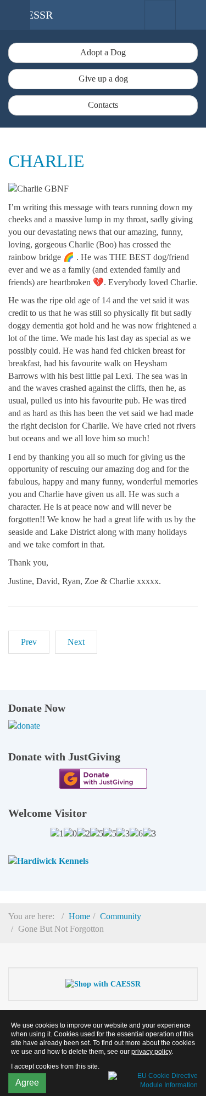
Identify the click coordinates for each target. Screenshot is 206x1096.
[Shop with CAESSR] (103, 983)
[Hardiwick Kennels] (48, 860)
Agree (27, 1082)
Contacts (103, 104)
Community (120, 916)
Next (76, 642)
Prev (29, 642)
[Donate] (103, 726)
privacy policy (151, 1051)
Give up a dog (103, 78)
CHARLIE (46, 161)
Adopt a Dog (103, 52)
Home (79, 916)
